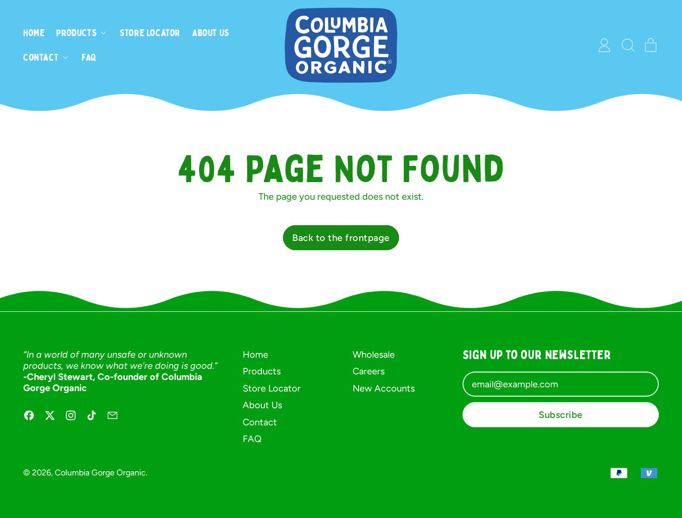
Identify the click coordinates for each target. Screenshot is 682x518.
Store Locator (150, 32)
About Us (210, 32)
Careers (369, 371)
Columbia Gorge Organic (100, 472)
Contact (260, 422)
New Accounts (384, 388)
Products (262, 371)
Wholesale (374, 354)
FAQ (89, 57)
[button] (627, 45)
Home (34, 32)
